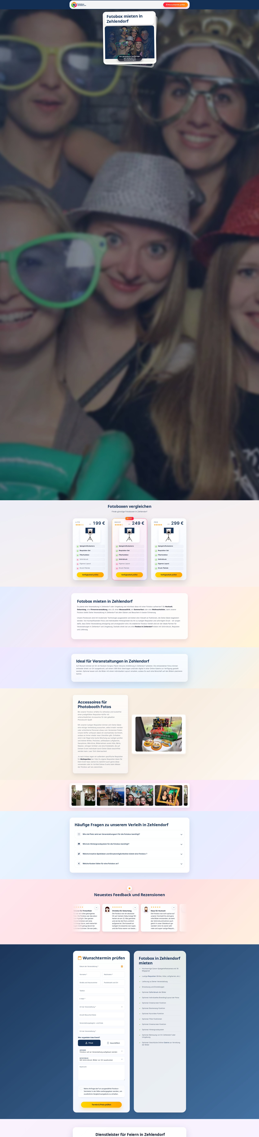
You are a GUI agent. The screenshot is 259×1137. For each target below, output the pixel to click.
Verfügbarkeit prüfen (90, 575)
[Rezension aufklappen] (85, 907)
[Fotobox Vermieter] (78, 5)
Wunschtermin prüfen (176, 5)
